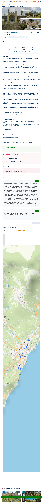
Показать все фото (35, 28)
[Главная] (2, 4)
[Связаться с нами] (38, 1)
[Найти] (34, 1)
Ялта (27, 37)
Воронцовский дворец (12, 37)
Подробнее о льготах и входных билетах (21, 51)
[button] (11, 18)
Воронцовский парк (21, 37)
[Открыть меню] (40, 1)
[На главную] (5, 1)
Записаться (22, 496)
